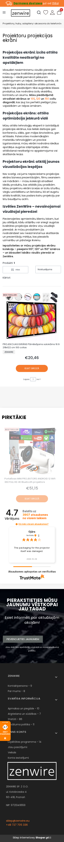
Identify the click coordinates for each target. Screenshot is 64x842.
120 (38, 99)
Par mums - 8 (16, 691)
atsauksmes (35, 516)
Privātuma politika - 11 (21, 724)
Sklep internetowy (31, 837)
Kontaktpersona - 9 (20, 686)
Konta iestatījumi (18, 758)
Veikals (12, 752)
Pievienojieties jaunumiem (23, 639)
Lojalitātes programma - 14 (24, 742)
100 (33, 99)
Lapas (26, 379)
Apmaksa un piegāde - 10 (23, 708)
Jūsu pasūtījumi (17, 747)
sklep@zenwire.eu (18, 820)
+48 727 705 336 (17, 825)
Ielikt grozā (32, 368)
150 (47, 99)
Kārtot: (7, 277)
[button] (16, 524)
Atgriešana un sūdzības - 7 (24, 714)
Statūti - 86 (15, 719)
